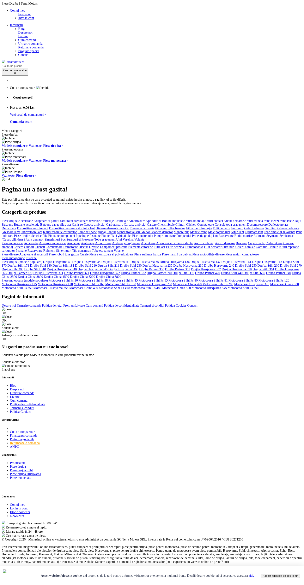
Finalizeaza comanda (23, 435)
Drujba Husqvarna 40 (57, 262)
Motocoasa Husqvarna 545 (209, 288)
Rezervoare (226, 235)
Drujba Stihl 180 (41, 265)
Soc (63, 239)
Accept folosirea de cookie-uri (280, 575)
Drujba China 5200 (82, 276)
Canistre (77, 224)
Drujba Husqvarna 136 (175, 262)
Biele (290, 221)
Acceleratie (25, 221)
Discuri (83, 247)
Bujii (298, 221)
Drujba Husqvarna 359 (237, 269)
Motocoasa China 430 (83, 288)
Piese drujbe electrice (28, 235)
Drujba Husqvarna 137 (205, 262)
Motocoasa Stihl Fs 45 (123, 280)
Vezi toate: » (46, 145)
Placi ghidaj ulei (120, 235)
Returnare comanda (31, 47)
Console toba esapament (230, 224)
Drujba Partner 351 (177, 269)
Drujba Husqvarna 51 (115, 262)
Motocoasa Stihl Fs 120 (274, 280)
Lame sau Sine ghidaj (92, 232)
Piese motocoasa (12, 243)
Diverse (94, 247)
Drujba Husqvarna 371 (48, 273)
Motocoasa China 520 (176, 288)
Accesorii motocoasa (52, 243)
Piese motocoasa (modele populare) (25, 280)
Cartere (152, 224)
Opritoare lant (254, 232)
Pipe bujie (82, 235)
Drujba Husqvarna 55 (144, 262)
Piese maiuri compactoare (242, 254)
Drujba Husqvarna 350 (123, 269)
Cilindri (180, 224)
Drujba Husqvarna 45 (86, 262)
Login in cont (19, 508)
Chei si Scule (166, 224)
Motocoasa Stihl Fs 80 (183, 280)
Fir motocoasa (194, 247)
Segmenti (272, 235)
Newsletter (17, 516)
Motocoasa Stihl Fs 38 (93, 280)
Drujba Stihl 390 (183, 273)
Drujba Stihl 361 (263, 269)
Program (68, 305)
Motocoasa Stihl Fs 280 (217, 284)
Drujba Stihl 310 (35, 269)
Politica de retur (52, 305)
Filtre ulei (192, 228)
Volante (139, 239)
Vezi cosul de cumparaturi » (28, 114)
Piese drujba (10, 221)
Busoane (7, 224)
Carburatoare (114, 224)
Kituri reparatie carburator (60, 232)
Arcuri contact (213, 221)
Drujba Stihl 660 (254, 273)
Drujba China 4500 (56, 276)
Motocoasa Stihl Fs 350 (17, 288)
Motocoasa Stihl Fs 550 (243, 288)
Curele (84, 254)
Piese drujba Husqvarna (25, 474)
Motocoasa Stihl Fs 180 (120, 284)
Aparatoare (148, 243)
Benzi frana (278, 221)
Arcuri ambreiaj (193, 221)
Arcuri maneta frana (257, 221)
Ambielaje (107, 221)
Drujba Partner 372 (133, 273)
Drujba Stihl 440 (232, 273)
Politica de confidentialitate (121, 305)
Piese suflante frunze (147, 254)
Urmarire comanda (30, 43)
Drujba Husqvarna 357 (206, 269)
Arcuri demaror (234, 221)
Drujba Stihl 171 (18, 265)
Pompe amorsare (165, 235)
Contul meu (17, 504)
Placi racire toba (142, 235)
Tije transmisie (81, 250)
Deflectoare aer (278, 224)
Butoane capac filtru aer (55, 224)
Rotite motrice (243, 235)
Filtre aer (161, 228)
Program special (28, 51)
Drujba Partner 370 (19, 273)
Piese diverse (10, 254)
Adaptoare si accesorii (33, 254)
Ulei (119, 239)
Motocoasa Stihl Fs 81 (213, 280)
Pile (44, 235)
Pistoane (95, 235)
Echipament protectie (113, 247)
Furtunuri (237, 228)
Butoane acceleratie (26, 224)
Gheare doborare (288, 228)
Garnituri (270, 228)
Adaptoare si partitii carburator (53, 221)
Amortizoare (137, 221)
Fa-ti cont (24, 14)
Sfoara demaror (34, 239)
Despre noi (25, 32)
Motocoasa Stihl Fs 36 (63, 280)
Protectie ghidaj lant (205, 235)
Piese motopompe (13, 258)
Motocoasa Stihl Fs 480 (145, 288)
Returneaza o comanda (25, 443)
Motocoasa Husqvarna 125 (19, 284)
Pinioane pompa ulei (61, 235)
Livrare (23, 36)
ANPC (14, 446)
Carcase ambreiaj (135, 224)
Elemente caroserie (142, 228)
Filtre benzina (176, 228)
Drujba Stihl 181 (63, 265)
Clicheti (191, 224)
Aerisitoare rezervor (87, 221)
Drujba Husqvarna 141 (236, 262)
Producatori (17, 463)
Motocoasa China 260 (187, 284)
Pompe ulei (183, 235)
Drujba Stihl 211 (108, 265)
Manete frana (198, 232)
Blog (21, 28)
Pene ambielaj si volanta (279, 232)
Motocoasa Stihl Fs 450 (114, 288)
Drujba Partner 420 (207, 273)
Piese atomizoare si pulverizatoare (111, 254)
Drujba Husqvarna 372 (105, 273)
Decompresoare (257, 224)
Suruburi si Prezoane (79, 239)
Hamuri (273, 247)
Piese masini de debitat (176, 254)
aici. (251, 575)
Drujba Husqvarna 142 (267, 262)
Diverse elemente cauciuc (112, 228)
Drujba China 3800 (30, 276)
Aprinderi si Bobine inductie (164, 221)
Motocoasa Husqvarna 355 (50, 288)
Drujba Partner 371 (76, 273)
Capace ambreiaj (94, 224)
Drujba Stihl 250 (246, 265)
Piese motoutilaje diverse (208, 254)
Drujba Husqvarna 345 (93, 269)
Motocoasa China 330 (284, 284)
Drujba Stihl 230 (131, 265)
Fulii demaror (221, 228)
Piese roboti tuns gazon (64, 254)
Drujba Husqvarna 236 (188, 265)
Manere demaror (162, 232)
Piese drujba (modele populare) (22, 262)
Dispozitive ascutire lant (32, 228)
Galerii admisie (254, 228)
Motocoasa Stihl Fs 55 (153, 280)
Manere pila (181, 232)
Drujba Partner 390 (159, 273)
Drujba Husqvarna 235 (157, 265)
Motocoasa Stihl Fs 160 (89, 284)
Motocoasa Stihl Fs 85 (243, 280)
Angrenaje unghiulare (126, 243)
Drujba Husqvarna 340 (62, 269)
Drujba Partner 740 (278, 273)
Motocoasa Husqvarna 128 (55, 284)
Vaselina (128, 239)
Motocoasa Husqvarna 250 (154, 284)
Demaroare (9, 228)
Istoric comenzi (20, 512)
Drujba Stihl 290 (12, 269)
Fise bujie (205, 228)
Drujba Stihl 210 (86, 265)
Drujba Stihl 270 (291, 265)
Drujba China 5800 (108, 276)
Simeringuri (52, 239)
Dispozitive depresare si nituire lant (72, 228)
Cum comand (27, 40)
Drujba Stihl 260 (268, 265)
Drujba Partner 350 (151, 269)
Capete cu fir (256, 243)
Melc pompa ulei (219, 232)
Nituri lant (237, 232)
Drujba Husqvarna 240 (219, 265)
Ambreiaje (121, 221)
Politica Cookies (175, 305)
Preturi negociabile (22, 439)
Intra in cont (26, 18)
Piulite (105, 235)
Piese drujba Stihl (21, 470)
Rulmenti (260, 235)
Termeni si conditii (152, 305)
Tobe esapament (104, 239)
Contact (23, 55)
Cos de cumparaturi (22, 431)
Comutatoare (205, 224)
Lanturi (111, 232)
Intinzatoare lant (31, 232)
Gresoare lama (11, 232)
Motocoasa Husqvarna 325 (251, 284)
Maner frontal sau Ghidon (134, 232)
